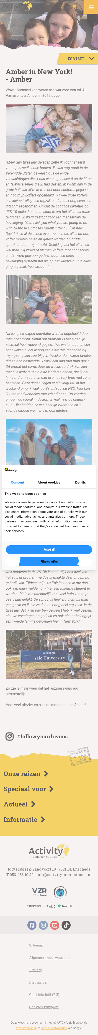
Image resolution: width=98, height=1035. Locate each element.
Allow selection (49, 561)
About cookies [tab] (49, 482)
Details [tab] (80, 482)
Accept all (49, 549)
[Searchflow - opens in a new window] (87, 470)
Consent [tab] (17, 482)
